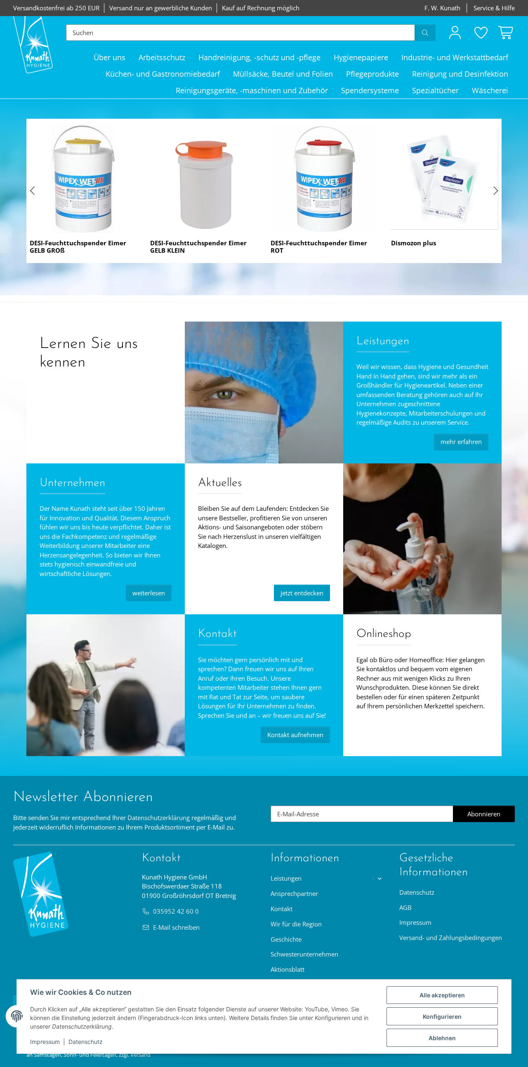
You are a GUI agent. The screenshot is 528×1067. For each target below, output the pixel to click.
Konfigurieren (442, 1016)
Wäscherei (490, 90)
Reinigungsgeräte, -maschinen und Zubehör (252, 90)
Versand (140, 1054)
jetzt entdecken (301, 593)
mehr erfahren (461, 441)
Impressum (45, 1041)
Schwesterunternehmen (304, 954)
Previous (33, 191)
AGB (405, 907)
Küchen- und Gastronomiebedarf (163, 74)
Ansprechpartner (294, 893)
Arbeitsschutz (162, 57)
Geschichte (286, 939)
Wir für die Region (296, 924)
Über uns (109, 57)
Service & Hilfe (494, 8)
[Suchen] (425, 32)
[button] (455, 32)
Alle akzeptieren (442, 995)
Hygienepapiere (361, 57)
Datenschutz (85, 1041)
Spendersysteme (370, 90)
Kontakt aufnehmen (295, 735)
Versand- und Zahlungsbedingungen (450, 937)
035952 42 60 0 (176, 911)
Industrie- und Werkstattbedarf (454, 57)
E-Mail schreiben (176, 927)
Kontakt (281, 909)
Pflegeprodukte (372, 74)
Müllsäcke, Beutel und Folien (283, 74)
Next (495, 191)
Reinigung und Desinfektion (460, 74)
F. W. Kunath (442, 8)
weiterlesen (148, 593)
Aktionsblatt (287, 969)
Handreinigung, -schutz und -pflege (259, 57)
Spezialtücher (435, 90)
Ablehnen (442, 1037)
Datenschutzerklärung (158, 817)
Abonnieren (491, 816)
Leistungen (286, 878)
